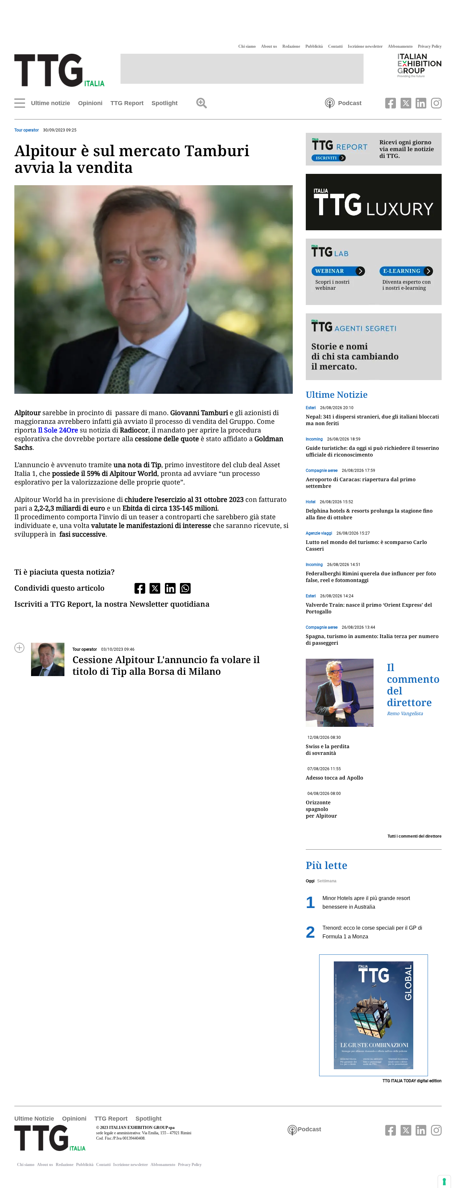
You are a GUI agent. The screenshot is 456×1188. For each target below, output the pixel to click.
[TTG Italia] (59, 69)
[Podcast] (329, 102)
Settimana (326, 881)
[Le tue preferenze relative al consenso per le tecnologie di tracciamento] (444, 1181)
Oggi (310, 881)
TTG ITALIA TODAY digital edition (412, 1081)
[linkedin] (420, 102)
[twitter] (405, 102)
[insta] (435, 102)
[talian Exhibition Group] (420, 65)
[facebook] (390, 102)
